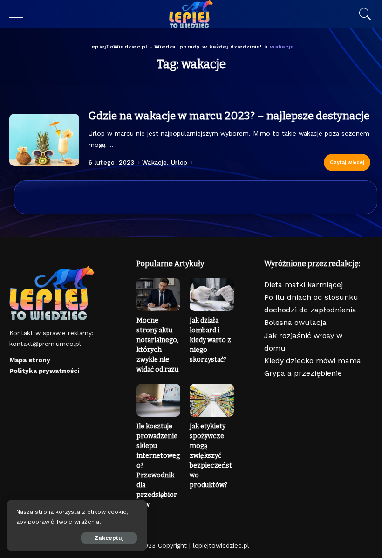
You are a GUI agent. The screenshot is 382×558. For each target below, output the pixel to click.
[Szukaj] (363, 14)
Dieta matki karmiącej (303, 284)
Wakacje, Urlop (165, 162)
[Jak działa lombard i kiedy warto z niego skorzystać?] (211, 294)
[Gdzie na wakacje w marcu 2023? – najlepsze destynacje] (44, 140)
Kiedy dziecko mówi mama (312, 360)
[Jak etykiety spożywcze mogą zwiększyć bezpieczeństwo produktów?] (211, 400)
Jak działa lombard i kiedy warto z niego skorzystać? (210, 340)
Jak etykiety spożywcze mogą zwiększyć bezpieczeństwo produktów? (211, 455)
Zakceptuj (109, 538)
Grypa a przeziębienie (303, 373)
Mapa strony (29, 360)
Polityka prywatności (44, 370)
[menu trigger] (21, 14)
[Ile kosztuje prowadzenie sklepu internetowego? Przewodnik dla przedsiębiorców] (158, 400)
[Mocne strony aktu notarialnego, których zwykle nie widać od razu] (158, 294)
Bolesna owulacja (295, 322)
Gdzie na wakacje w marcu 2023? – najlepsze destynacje (229, 115)
